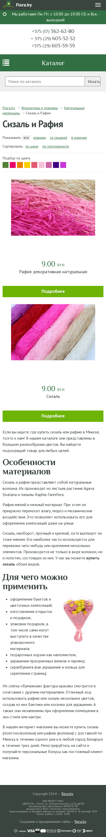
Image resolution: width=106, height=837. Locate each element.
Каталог (53, 62)
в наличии (79, 137)
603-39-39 (53, 45)
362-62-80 (53, 31)
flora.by (67, 793)
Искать (94, 81)
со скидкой (58, 137)
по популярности (55, 146)
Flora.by (9, 108)
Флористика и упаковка (39, 108)
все (26, 137)
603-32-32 (53, 38)
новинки (39, 137)
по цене (31, 146)
